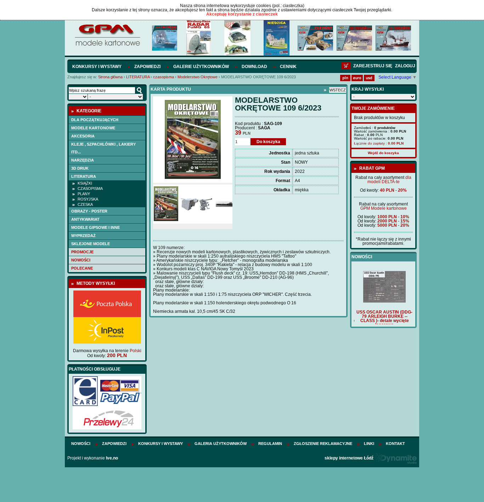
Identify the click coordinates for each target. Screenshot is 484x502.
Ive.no (112, 458)
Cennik (288, 66)
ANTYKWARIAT (85, 219)
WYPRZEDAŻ (83, 235)
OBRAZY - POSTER (89, 211)
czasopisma (163, 77)
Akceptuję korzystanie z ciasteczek (242, 14)
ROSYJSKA (88, 199)
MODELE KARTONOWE (93, 128)
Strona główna (110, 77)
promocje (82, 252)
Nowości (80, 260)
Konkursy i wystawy (97, 66)
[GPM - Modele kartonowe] (107, 45)
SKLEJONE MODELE (90, 244)
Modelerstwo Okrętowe (198, 77)
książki (85, 183)
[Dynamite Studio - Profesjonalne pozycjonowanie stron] (396, 458)
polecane (82, 268)
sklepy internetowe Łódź (349, 458)
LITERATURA (138, 77)
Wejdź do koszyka (383, 153)
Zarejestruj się (372, 65)
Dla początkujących (94, 120)
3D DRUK (80, 168)
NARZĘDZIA (82, 160)
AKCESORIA (83, 136)
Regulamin (270, 443)
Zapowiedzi (147, 66)
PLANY (84, 194)
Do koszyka (268, 141)
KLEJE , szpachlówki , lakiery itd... (103, 148)
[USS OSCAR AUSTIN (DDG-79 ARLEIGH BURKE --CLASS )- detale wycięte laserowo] (383, 301)
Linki (369, 443)
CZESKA (85, 204)
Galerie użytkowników (201, 66)
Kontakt (395, 443)
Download (254, 66)
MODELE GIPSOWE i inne (95, 227)
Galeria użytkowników (221, 443)
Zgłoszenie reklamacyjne (323, 443)
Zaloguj (405, 65)
